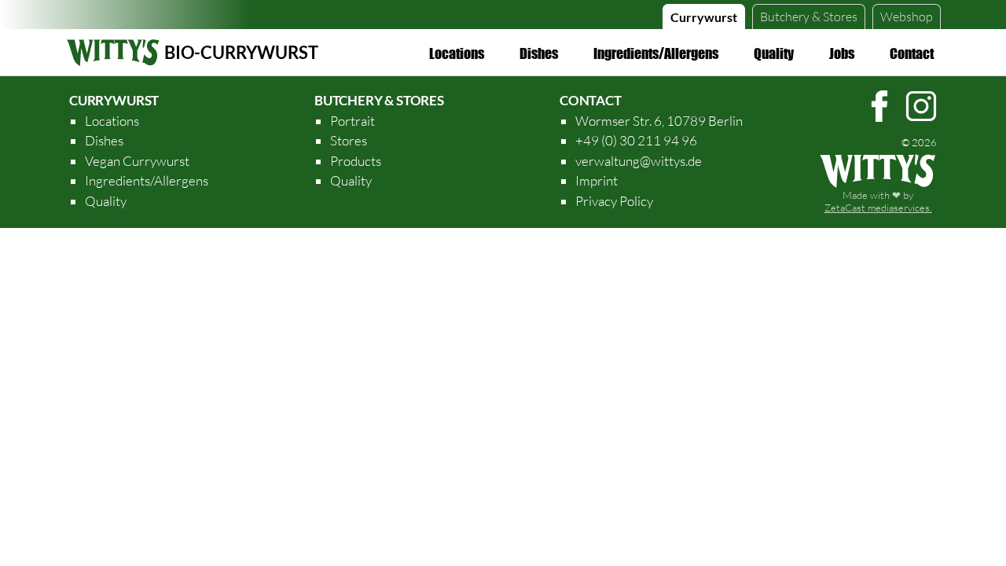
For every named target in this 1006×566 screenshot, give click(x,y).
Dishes (539, 53)
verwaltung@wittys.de (638, 161)
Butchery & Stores (379, 100)
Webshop (906, 16)
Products (355, 161)
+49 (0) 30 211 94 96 (636, 140)
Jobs (841, 53)
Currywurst (703, 16)
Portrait (352, 120)
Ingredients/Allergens (655, 53)
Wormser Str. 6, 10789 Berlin (659, 120)
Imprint (596, 180)
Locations (456, 53)
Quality (774, 53)
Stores (808, 16)
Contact (912, 53)
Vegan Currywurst (137, 161)
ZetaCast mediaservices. (878, 207)
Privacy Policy (614, 201)
